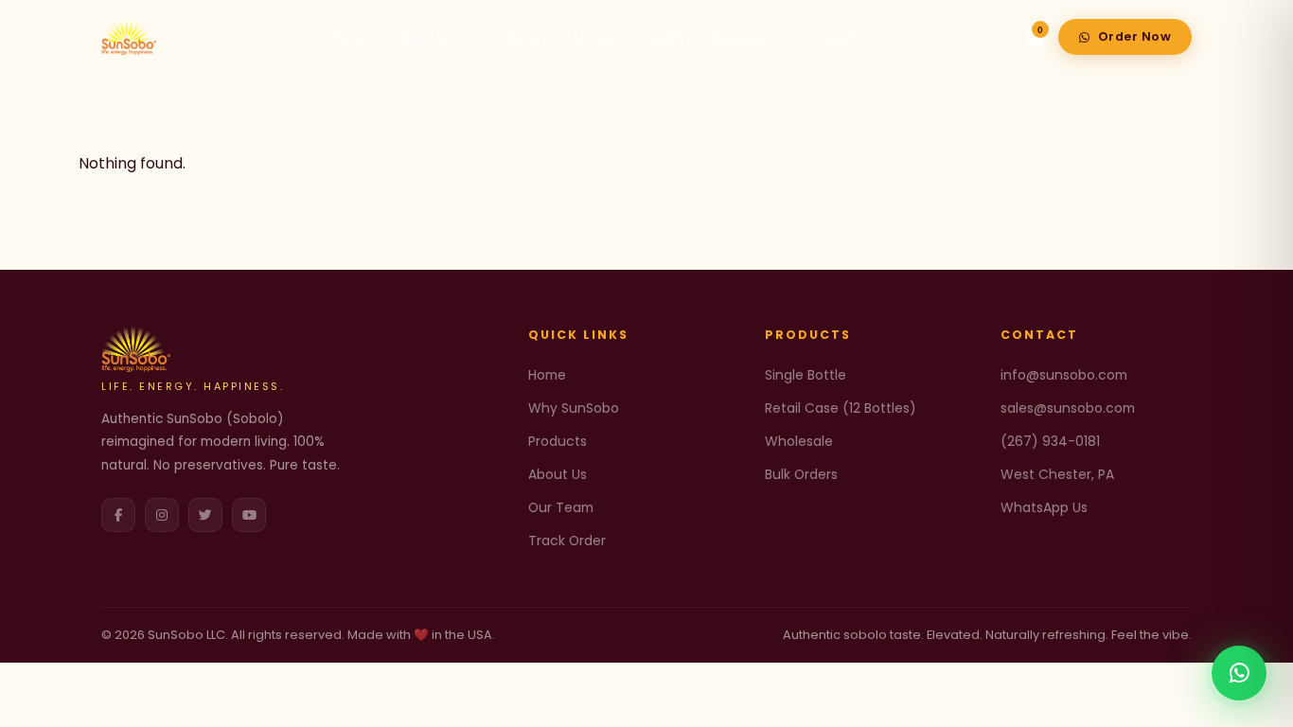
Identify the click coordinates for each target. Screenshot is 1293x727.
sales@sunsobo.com (1068, 408)
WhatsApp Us (1044, 507)
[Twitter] (205, 515)
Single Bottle (805, 374)
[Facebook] (118, 515)
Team (663, 37)
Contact (828, 37)
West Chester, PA (1057, 474)
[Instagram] (162, 515)
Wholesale (799, 441)
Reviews (741, 37)
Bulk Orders (801, 474)
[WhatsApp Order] (1239, 673)
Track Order (567, 540)
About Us (557, 474)
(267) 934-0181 (1050, 441)
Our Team (560, 507)
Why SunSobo (573, 408)
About (592, 37)
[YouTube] (249, 515)
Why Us (423, 37)
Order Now (1135, 36)
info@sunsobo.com (1064, 374)
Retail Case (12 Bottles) (840, 408)
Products (509, 37)
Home (347, 37)
